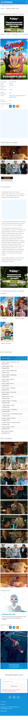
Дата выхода (15, 34)
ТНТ (10, 93)
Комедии (11, 85)
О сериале (8, 34)
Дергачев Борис (13, 97)
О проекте (3, 701)
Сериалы (2, 8)
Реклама (2, 704)
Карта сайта (3, 711)
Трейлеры (2, 34)
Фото (20, 34)
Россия (11, 83)
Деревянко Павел (13, 95)
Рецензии (25, 34)
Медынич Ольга (21, 95)
